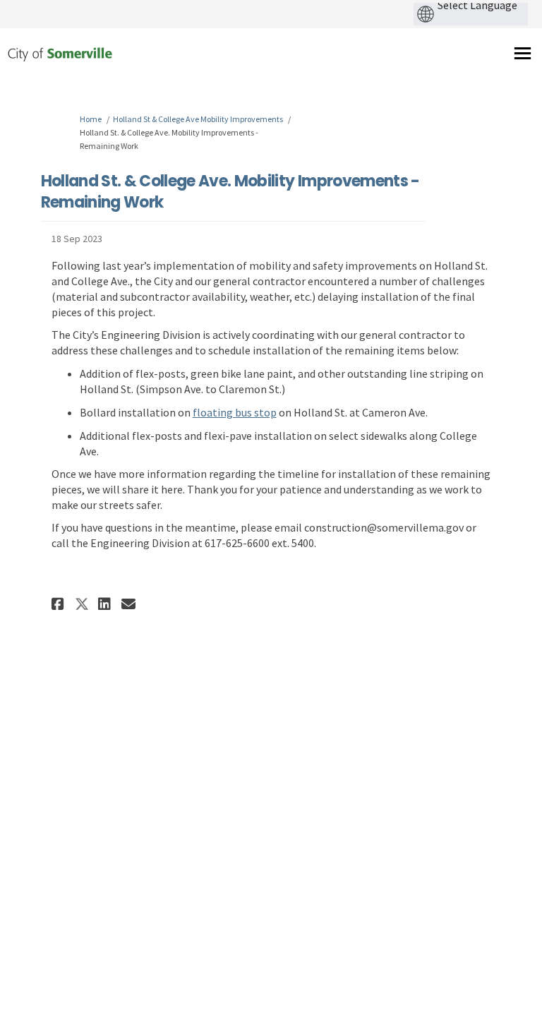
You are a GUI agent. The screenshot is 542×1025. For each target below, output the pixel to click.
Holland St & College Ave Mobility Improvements (198, 119)
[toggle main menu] (522, 53)
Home (91, 119)
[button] (60, 604)
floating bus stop (235, 412)
